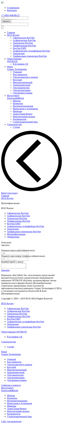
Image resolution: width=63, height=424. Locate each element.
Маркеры (17, 111)
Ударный (17, 72)
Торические (19, 53)
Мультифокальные (16, 234)
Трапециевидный (21, 85)
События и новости (11, 385)
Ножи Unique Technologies (17, 67)
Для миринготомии (22, 93)
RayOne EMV (20, 48)
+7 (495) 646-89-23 (10, 15)
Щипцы (17, 101)
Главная (11, 32)
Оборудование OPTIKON (14, 60)
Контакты (12, 10)
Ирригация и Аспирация (25, 108)
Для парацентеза (21, 87)
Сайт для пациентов (11, 421)
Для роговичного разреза (25, 77)
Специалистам (14, 124)
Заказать (5, 270)
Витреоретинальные (23, 106)
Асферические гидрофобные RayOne (31, 51)
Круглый (17, 80)
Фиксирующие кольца (24, 116)
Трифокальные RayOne (24, 45)
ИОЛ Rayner (13, 35)
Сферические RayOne (24, 37)
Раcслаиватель (20, 74)
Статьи (16, 127)
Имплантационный (22, 82)
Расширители (19, 119)
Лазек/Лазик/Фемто (22, 114)
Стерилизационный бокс (25, 122)
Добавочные (13, 237)
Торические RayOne (23, 43)
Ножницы (18, 103)
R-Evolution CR (20, 64)
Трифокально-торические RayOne (30, 56)
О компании (13, 7)
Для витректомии (21, 90)
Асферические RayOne (24, 40)
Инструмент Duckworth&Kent (15, 96)
